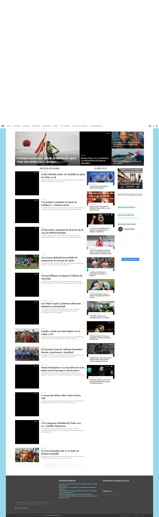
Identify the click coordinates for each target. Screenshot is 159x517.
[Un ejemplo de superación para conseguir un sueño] (130, 236)
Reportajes (46, 126)
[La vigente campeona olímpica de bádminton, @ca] (122, 252)
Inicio (9, 126)
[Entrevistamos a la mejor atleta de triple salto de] (138, 244)
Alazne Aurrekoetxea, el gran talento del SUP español (75, 494)
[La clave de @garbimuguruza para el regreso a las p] (130, 244)
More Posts (49, 465)
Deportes (16, 126)
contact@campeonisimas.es (53, 515)
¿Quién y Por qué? (125, 515)
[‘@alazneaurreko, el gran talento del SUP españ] (122, 244)
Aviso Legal (135, 515)
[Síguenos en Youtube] (134, 199)
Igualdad (26, 126)
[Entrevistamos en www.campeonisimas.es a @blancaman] (138, 236)
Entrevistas (36, 126)
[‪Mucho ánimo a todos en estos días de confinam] (138, 252)
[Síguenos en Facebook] (120, 199)
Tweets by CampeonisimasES (128, 218)
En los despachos (96, 126)
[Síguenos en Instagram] (139, 199)
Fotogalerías (65, 126)
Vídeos (55, 126)
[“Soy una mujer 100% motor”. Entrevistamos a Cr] (122, 236)
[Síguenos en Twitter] (125, 199)
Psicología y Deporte (79, 126)
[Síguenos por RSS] (129, 199)
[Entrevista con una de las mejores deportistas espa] (130, 252)
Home (142, 515)
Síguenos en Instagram (131, 259)
